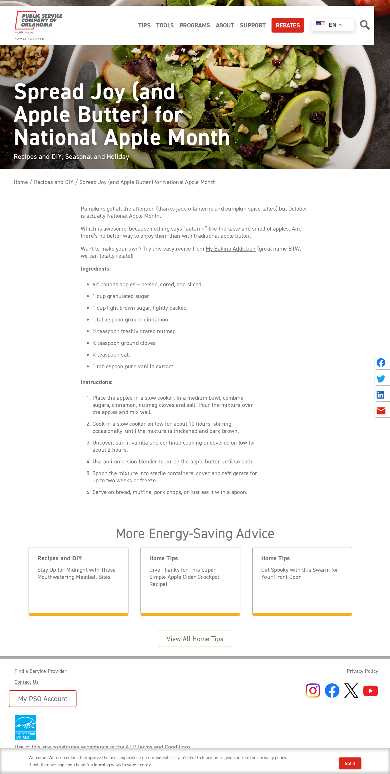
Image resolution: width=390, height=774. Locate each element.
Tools (165, 25)
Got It (350, 763)
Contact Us (27, 682)
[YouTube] (370, 691)
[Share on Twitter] (382, 379)
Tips (144, 25)
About (225, 25)
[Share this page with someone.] (381, 387)
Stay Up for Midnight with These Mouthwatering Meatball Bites (76, 573)
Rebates (288, 25)
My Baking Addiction (231, 248)
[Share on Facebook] (382, 363)
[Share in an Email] (382, 411)
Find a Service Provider (41, 671)
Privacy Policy (362, 671)
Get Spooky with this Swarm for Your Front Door (299, 573)
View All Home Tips (194, 638)
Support (253, 25)
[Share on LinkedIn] (382, 395)
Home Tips (163, 558)
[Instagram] (313, 691)
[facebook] (332, 691)
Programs (195, 25)
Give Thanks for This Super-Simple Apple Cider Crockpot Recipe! (184, 577)
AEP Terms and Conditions (158, 747)
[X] (351, 691)
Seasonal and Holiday (97, 156)
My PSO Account (42, 698)
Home (21, 182)
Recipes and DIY (38, 156)
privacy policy (273, 758)
